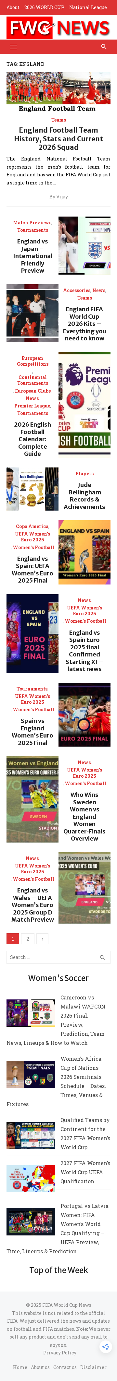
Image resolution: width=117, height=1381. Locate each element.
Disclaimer (93, 1367)
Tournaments (32, 230)
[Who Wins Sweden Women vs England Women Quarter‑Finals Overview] (32, 799)
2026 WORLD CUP (44, 7)
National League (88, 7)
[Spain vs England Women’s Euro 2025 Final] (84, 715)
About (13, 7)
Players (84, 474)
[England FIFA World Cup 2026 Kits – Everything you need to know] (32, 313)
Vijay (62, 197)
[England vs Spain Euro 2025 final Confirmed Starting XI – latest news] (32, 633)
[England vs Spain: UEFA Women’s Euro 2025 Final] (84, 552)
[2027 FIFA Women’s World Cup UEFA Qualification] (30, 1180)
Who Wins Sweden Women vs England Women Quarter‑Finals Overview (84, 816)
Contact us (65, 1367)
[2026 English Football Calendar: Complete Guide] (84, 405)
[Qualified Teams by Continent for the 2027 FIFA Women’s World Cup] (30, 1137)
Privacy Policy (59, 1353)
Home (20, 1367)
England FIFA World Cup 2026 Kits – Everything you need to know (84, 323)
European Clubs (33, 391)
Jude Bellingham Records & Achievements (84, 496)
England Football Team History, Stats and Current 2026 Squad (58, 139)
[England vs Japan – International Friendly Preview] (84, 246)
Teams (58, 120)
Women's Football (33, 547)
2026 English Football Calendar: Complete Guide (32, 439)
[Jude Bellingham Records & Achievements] (32, 489)
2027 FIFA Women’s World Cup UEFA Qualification (85, 1172)
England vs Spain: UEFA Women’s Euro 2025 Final (32, 569)
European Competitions (32, 361)
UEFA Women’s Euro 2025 (32, 537)
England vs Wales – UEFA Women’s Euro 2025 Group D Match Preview (32, 905)
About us (40, 1367)
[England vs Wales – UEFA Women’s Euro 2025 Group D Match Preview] (84, 888)
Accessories (76, 290)
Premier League (32, 406)
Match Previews (32, 223)
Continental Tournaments (32, 380)
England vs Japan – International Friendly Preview (32, 256)
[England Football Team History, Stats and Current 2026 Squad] (58, 93)
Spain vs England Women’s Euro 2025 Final (32, 732)
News (98, 290)
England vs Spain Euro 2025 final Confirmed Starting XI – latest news (84, 651)
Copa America (32, 526)
